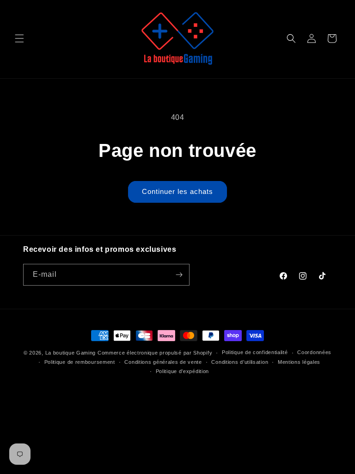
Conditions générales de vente (163, 362)
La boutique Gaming (70, 353)
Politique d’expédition (182, 371)
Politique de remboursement (79, 362)
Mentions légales (299, 362)
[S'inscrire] (179, 275)
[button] (19, 38)
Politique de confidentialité (255, 352)
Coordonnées (314, 352)
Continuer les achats (177, 191)
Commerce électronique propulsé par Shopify (155, 353)
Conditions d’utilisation (239, 362)
